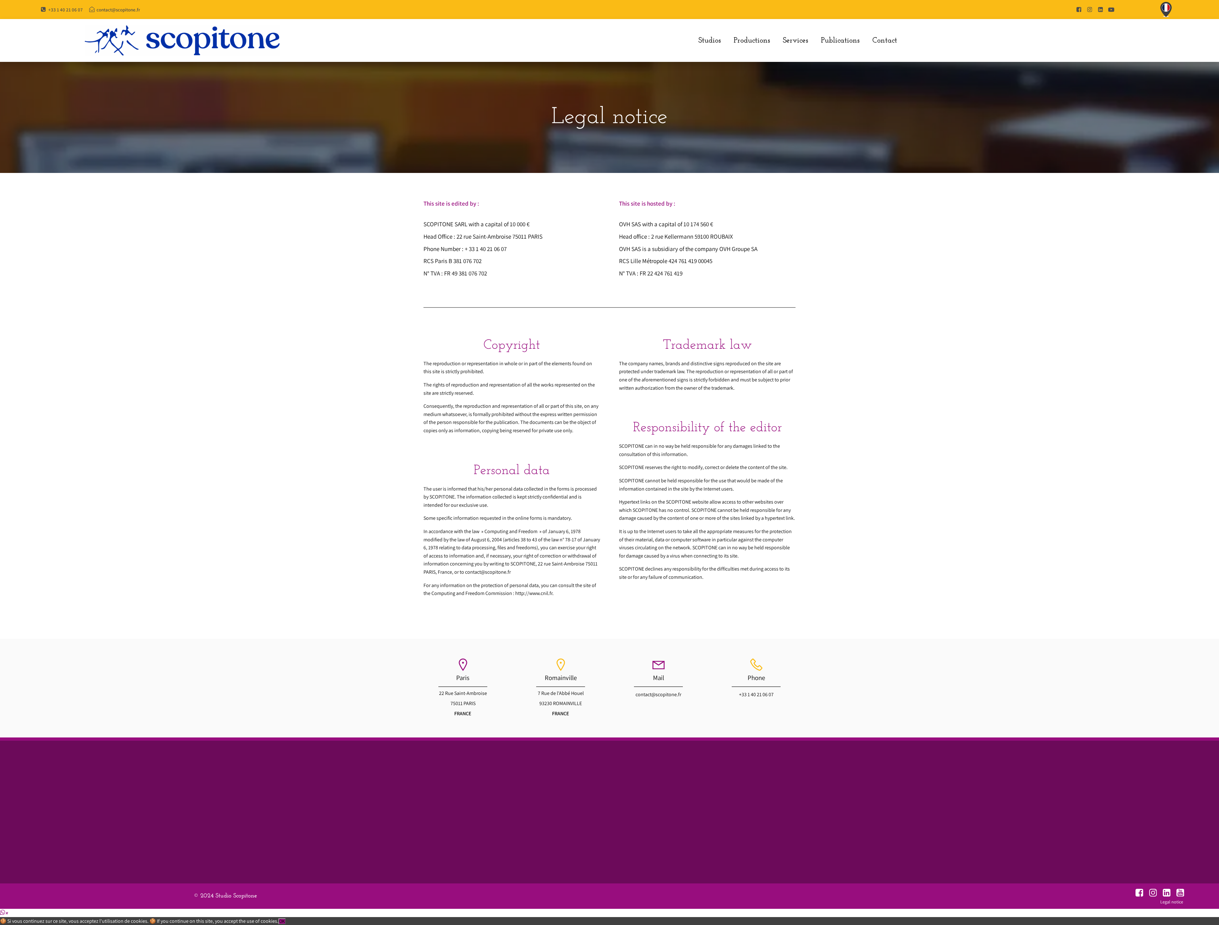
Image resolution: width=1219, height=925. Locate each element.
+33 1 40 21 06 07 (756, 694)
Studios (709, 40)
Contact (884, 40)
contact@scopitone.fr (658, 694)
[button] (4, 912)
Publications (840, 40)
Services (795, 40)
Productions (752, 40)
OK (282, 921)
